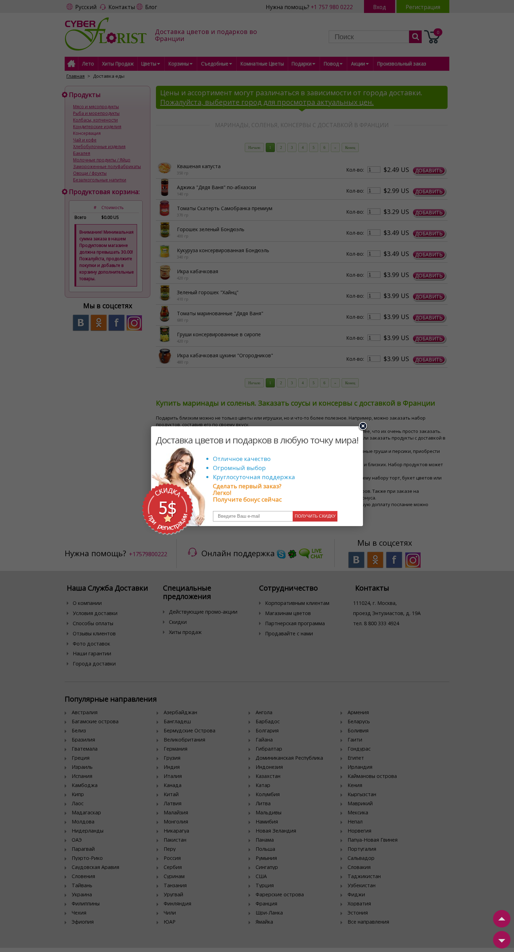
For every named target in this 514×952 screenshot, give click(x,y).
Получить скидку (315, 516)
